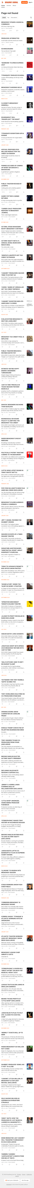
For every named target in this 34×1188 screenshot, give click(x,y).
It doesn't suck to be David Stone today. (12, 1160)
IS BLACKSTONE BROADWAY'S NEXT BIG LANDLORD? (11, 320)
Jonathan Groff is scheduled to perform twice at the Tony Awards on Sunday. (12, 392)
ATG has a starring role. (8, 26)
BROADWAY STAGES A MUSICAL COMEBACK (12, 23)
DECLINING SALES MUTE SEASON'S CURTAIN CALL (10, 771)
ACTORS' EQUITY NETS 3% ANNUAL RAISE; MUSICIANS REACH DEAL (11, 243)
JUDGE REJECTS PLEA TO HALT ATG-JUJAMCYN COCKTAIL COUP (12, 1015)
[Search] (31, 17)
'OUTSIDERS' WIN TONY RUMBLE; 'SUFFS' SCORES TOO (12, 681)
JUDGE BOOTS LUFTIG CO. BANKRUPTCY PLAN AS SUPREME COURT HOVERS (13, 853)
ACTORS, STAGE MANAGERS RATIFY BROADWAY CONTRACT (12, 228)
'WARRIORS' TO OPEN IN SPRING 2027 (12, 64)
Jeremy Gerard (9, 42)
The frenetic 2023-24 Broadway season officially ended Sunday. (12, 775)
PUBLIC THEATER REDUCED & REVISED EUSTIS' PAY (11, 352)
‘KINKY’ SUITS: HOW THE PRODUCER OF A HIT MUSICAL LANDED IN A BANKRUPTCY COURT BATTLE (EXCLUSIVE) (11, 1120)
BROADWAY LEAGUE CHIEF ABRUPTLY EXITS (10, 953)
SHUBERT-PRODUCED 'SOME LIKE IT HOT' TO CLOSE (12, 1065)
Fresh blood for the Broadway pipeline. (12, 121)
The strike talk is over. (7, 247)
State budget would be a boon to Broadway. (10, 156)
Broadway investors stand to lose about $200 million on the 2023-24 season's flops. (12, 621)
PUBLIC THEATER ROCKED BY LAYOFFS (11, 185)
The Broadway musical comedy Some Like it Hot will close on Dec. (12, 1069)
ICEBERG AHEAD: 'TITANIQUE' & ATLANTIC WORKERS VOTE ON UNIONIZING (12, 918)
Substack (8, 1184)
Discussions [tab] (14, 17)
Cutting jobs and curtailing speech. (11, 188)
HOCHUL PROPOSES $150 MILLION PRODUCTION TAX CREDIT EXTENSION (10, 151)
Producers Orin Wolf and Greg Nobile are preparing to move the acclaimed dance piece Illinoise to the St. (13, 875)
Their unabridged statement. (9, 215)
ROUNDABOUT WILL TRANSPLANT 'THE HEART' (10, 118)
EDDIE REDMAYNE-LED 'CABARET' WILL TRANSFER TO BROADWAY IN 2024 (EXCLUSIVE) (13, 1140)
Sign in (30, 2)
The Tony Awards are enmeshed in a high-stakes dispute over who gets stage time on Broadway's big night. (12, 747)
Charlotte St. (4, 956)
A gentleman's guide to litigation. (10, 172)
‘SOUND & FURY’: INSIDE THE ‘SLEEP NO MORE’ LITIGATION (11, 585)
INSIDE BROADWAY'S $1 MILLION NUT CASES (12, 1048)
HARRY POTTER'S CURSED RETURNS (10, 197)
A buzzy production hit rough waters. (11, 137)
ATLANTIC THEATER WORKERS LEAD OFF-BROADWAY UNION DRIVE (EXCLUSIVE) (12, 938)
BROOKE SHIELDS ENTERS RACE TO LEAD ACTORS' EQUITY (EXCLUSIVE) (12, 836)
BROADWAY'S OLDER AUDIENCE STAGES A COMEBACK (12, 503)
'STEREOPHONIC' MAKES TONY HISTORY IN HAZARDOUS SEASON (13, 821)
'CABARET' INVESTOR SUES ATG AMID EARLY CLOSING (12, 302)
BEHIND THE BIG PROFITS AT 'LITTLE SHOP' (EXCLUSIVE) (11, 1000)
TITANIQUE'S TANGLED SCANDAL (12, 75)
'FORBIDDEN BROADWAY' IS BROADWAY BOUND (10, 903)
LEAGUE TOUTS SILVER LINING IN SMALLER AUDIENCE (12, 985)
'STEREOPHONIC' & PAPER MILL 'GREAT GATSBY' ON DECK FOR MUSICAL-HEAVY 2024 (12, 970)
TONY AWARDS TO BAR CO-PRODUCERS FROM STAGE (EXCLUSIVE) (10, 742)
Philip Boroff (9, 28)
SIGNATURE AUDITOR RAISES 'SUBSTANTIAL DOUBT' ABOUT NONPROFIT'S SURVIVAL (11, 550)
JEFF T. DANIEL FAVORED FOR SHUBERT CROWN (11, 521)
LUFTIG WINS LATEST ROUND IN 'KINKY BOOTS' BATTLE (12, 471)
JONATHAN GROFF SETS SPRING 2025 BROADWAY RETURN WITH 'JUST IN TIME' (12, 648)
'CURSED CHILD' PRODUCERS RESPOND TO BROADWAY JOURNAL (11, 210)
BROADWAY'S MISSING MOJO (11, 87)
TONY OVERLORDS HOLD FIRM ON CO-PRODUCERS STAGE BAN (13, 695)
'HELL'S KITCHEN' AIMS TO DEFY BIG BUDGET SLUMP (12, 663)
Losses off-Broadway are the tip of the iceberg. (12, 78)
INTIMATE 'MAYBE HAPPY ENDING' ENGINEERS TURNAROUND (10, 371)
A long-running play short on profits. (11, 200)
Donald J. (3, 732)
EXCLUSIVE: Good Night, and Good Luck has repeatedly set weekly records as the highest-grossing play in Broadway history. (12, 425)
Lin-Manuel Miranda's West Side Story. (12, 67)
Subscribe (24, 2)
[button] (3, 5)
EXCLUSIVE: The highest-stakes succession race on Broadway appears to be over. (12, 525)
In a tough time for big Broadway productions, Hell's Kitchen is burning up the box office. (12, 667)
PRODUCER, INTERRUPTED (10, 38)
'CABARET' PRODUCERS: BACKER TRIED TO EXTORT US (12, 274)
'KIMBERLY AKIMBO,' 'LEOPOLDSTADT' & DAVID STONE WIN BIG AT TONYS (12, 1156)
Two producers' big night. (8, 51)
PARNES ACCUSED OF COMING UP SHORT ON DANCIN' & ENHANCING (12, 167)
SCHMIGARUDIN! (7, 49)
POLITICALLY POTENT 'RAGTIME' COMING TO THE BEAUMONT (12, 453)
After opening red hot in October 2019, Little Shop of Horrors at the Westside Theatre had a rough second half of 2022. (12, 1003)
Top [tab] (8, 17)
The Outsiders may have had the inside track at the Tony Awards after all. (12, 685)
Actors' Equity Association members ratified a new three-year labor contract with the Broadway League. (12, 231)
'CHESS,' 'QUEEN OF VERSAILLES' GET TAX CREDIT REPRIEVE (12, 288)
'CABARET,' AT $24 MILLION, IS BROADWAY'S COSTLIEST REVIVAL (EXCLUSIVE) (11, 1080)
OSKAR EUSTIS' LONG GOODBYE (12, 634)
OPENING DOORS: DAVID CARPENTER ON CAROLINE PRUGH (10, 714)
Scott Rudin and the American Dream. (12, 40)
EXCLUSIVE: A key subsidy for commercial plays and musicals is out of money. (12, 342)
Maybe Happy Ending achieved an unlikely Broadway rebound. (11, 375)
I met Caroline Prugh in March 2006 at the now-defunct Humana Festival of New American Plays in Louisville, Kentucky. (12, 718)
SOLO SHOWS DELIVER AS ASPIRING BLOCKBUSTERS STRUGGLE (10, 1100)
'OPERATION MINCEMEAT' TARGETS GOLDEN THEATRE (11, 603)
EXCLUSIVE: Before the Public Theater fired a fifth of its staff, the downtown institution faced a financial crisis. (12, 637)
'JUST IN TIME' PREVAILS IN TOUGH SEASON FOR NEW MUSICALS (10, 387)
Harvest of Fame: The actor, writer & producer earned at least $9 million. (11, 108)
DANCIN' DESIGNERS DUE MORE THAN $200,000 (12, 405)
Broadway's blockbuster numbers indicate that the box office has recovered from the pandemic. (13, 443)
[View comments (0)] (10, 45)
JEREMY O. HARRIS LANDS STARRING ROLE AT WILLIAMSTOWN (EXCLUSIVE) (11, 786)
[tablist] (9, 17)
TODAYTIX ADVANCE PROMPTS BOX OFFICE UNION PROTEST (12, 567)
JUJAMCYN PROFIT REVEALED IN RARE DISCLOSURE (12, 617)
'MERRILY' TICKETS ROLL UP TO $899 (12, 1033)
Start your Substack (12, 1180)
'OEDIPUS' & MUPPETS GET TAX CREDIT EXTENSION (12, 256)
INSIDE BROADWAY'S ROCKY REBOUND (11, 439)
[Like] (2, 219)
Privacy (19, 1174)
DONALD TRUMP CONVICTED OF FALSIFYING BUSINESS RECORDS (12, 729)
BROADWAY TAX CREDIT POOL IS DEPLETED (12, 338)
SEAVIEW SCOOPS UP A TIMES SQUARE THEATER (11, 535)
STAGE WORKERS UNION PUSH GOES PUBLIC (11, 885)
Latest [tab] (4, 17)
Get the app (25, 1180)
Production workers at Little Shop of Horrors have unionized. (11, 807)
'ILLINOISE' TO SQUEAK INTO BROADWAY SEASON (11, 871)
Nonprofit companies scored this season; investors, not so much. (13, 90)
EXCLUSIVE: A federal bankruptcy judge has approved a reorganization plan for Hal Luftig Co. (12, 475)
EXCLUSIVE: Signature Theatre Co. (10, 554)
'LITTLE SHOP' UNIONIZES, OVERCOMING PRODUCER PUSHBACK (10, 803)
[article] (17, 26)
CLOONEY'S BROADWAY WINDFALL (9, 104)
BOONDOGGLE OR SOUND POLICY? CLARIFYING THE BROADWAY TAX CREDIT (10, 421)
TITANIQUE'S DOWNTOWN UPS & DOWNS (12, 134)
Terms (23, 1174)
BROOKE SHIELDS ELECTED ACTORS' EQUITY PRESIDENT (11, 757)
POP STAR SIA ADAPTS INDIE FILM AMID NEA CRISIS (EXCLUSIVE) (13, 489)
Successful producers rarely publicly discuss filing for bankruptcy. (11, 1125)
